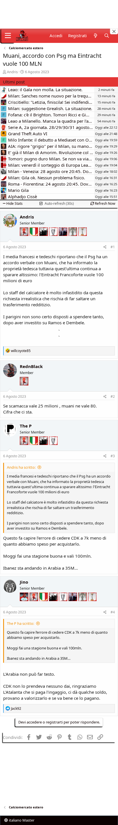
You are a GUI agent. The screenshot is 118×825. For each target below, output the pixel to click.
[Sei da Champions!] (54, 240)
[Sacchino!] (25, 605)
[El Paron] (44, 240)
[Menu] (8, 36)
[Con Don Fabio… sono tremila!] (63, 240)
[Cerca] (106, 35)
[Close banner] (114, 31)
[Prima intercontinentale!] (82, 240)
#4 (113, 612)
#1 (113, 246)
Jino (24, 582)
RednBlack (31, 366)
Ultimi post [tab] (14, 82)
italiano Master (21, 820)
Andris (12, 71)
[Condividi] (105, 247)
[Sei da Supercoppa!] (73, 240)
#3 (113, 456)
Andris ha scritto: (21, 467)
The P (26, 426)
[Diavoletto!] (25, 240)
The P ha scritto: (20, 623)
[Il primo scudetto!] (34, 240)
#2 (113, 396)
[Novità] (95, 35)
